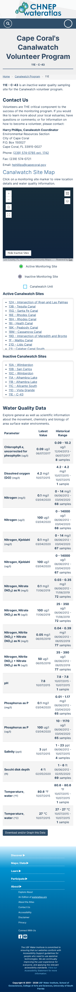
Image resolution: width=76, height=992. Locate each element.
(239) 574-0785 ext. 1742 (31, 153)
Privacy (22, 922)
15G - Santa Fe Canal (23, 311)
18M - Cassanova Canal (25, 332)
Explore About (25, 892)
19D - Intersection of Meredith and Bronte (38, 336)
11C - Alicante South (23, 386)
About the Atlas (26, 902)
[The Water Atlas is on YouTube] (25, 937)
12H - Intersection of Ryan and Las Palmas (38, 302)
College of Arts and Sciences (37, 985)
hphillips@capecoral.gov (29, 165)
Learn (14, 871)
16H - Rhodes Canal (22, 319)
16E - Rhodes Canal (22, 315)
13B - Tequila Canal (22, 306)
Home (6, 76)
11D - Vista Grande (22, 390)
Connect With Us (27, 930)
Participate (18, 878)
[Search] (8, 23)
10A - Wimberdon (21, 365)
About (15, 886)
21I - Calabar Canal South (26, 349)
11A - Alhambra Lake (23, 377)
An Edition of (32, 897)
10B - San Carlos (20, 369)
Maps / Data (18, 863)
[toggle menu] (68, 23)
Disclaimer (23, 917)
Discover (16, 855)
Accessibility (25, 912)
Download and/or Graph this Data (25, 832)
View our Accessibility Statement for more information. (41, 970)
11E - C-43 (16, 394)
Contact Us (24, 907)
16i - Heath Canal (21, 323)
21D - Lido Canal (20, 344)
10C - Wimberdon (21, 373)
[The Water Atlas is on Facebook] (20, 937)
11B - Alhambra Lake (23, 382)
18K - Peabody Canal (23, 327)
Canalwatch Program (27, 76)
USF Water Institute (48, 982)
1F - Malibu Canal (21, 340)
